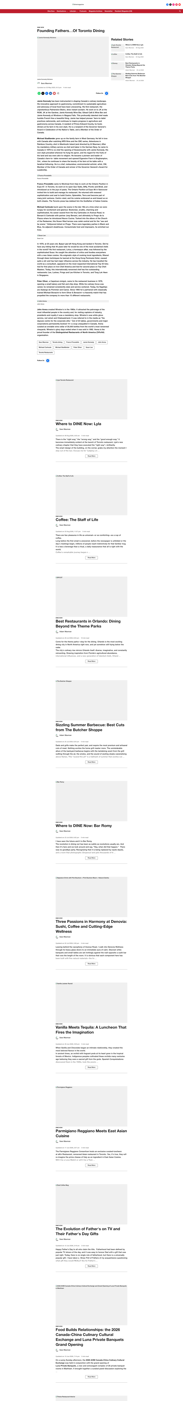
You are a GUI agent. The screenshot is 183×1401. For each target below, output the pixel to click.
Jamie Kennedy (88, 342)
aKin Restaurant (65, 1154)
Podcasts (83, 11)
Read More (91, 456)
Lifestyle (73, 11)
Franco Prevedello (72, 342)
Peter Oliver (77, 347)
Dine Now (51, 11)
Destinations (61, 11)
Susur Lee (89, 347)
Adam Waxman (65, 631)
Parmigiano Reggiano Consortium (74, 1151)
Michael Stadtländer (62, 347)
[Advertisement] (91, 18)
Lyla (115, 442)
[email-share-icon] (54, 94)
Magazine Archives (95, 11)
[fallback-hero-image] (118, 48)
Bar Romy (87, 841)
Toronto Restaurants (46, 352)
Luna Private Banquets (66, 1366)
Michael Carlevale (45, 347)
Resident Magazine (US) (123, 11)
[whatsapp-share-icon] (39, 94)
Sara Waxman (46, 83)
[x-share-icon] (42, 94)
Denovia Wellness (115, 947)
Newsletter (109, 11)
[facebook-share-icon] (46, 94)
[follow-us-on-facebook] (106, 93)
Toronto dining (57, 342)
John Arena (102, 342)
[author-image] (38, 83)
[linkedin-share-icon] (50, 94)
